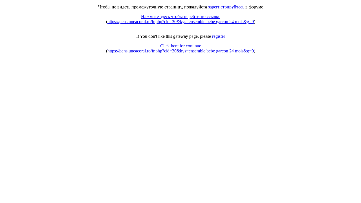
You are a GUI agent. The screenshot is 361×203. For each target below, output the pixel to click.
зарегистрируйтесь (226, 7)
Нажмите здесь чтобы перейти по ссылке (180, 16)
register (218, 36)
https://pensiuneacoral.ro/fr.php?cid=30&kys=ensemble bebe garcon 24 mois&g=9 (180, 21)
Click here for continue (180, 45)
